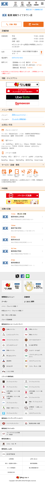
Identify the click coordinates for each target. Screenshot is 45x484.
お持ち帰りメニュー (29, 5)
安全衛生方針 (11, 472)
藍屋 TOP (29, 9)
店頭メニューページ (19, 115)
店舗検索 (36, 4)
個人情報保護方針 (34, 467)
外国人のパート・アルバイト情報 (11, 310)
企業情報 (11, 459)
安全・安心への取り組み (9, 315)
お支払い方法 (7, 125)
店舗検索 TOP (38, 9)
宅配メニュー (22, 5)
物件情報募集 (33, 463)
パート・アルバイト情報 (9, 306)
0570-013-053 (17, 58)
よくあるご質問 (29, 301)
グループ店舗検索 (7, 319)
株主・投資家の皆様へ (11, 463)
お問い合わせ (33, 459)
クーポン (4, 301)
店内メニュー (15, 5)
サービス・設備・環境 (10, 165)
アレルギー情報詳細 (19, 119)
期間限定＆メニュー (8, 297)
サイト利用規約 (11, 467)
